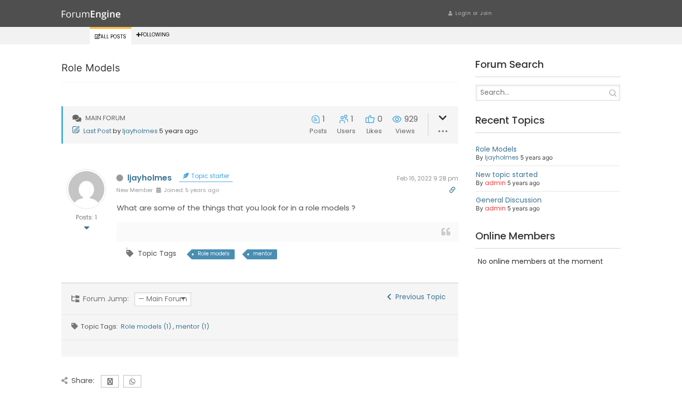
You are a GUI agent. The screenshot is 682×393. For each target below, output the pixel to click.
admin (495, 183)
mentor (262, 253)
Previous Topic (418, 297)
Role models (214, 253)
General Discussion (509, 200)
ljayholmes (140, 131)
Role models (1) (147, 326)
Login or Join (473, 13)
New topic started (507, 175)
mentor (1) (192, 326)
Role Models (496, 149)
